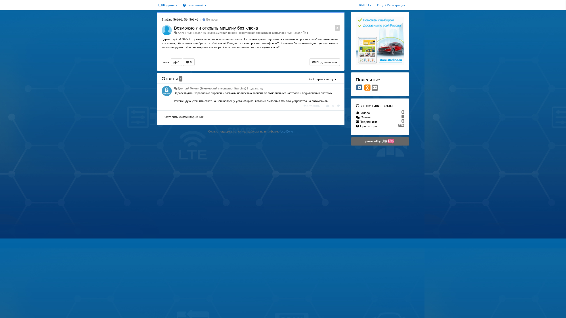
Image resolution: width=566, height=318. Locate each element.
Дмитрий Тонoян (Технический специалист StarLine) (250, 33)
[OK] (367, 87)
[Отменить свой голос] (333, 106)
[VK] (359, 87)
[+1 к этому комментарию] (327, 106)
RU (366, 5)
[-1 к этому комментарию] (338, 106)
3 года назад (255, 88)
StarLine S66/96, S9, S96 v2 (180, 19)
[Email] (375, 88)
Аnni (181, 33)
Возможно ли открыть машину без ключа (216, 28)
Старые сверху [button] (323, 79)
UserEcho (286, 131)
